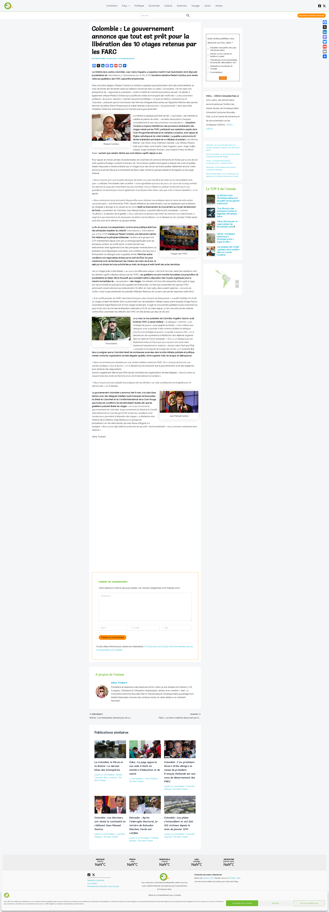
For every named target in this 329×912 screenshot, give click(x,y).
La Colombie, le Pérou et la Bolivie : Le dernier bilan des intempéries (108, 766)
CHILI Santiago (196, 862)
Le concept (92, 883)
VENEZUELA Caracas (164, 862)
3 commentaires (136, 779)
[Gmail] (324, 46)
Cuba (147, 779)
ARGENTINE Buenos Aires (229, 862)
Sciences (113, 778)
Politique (153, 779)
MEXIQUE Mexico (100, 862)
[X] (324, 5)
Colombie (98, 778)
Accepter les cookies (242, 903)
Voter (222, 78)
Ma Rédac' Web (234, 878)
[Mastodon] (324, 36)
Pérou (106, 778)
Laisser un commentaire (104, 775)
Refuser (275, 903)
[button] (128, 6)
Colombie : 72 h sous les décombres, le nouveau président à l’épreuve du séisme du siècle (223, 147)
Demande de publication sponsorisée (103, 886)
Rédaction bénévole (95, 880)
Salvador (132, 841)
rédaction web (208, 878)
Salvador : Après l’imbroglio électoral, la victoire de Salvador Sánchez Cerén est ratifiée (143, 825)
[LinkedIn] (324, 32)
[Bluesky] (324, 41)
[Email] (324, 51)
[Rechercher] (188, 15)
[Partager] (324, 56)
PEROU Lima (132, 862)
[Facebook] (319, 5)
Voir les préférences (309, 903)
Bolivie (119, 775)
